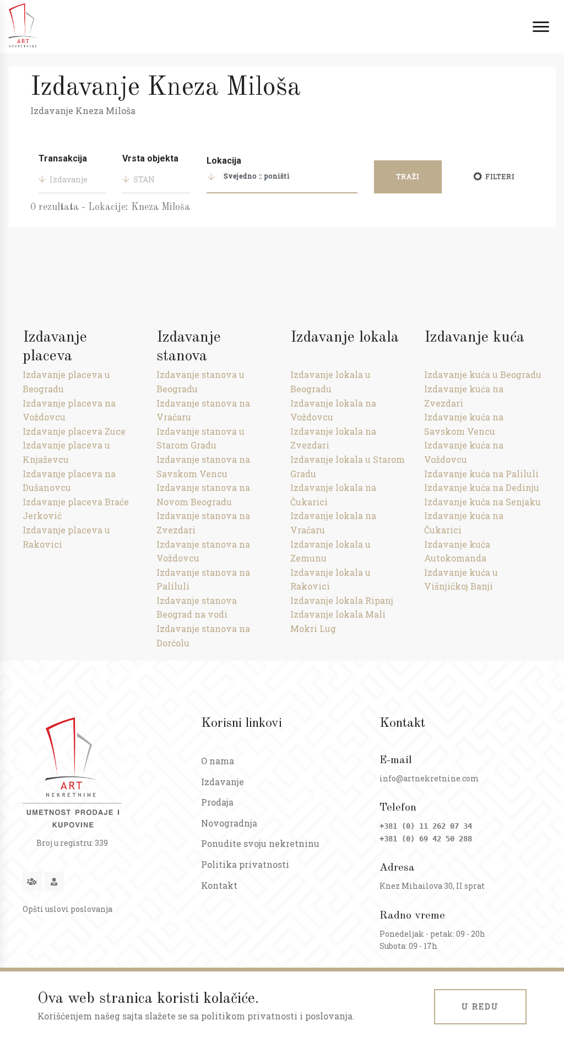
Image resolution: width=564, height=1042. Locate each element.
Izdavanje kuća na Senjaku (482, 501)
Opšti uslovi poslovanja (67, 909)
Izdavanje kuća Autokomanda (457, 551)
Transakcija (63, 158)
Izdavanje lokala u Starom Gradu (347, 466)
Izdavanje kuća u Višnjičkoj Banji (461, 579)
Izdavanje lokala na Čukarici (333, 494)
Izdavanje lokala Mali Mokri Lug (338, 621)
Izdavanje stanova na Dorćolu (203, 636)
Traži (407, 176)
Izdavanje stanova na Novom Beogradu (203, 494)
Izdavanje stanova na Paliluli (203, 579)
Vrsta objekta (150, 158)
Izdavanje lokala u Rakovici (330, 579)
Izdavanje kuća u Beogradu (482, 374)
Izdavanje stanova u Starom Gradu (200, 438)
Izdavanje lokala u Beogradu (330, 382)
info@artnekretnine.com (429, 778)
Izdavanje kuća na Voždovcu (463, 452)
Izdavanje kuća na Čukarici (463, 523)
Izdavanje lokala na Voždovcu (333, 410)
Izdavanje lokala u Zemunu (330, 551)
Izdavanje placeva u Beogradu (66, 382)
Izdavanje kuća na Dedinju (481, 487)
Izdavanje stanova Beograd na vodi (196, 607)
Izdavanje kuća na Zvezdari (463, 396)
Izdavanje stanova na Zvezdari (203, 523)
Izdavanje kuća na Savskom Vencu (463, 424)
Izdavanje (222, 781)
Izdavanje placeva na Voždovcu (69, 410)
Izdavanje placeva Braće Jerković (76, 509)
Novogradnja (229, 823)
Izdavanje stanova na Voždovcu (203, 551)
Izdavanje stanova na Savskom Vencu (203, 466)
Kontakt (219, 885)
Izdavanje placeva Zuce (74, 431)
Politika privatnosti (245, 864)
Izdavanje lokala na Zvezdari (333, 438)
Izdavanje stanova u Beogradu (200, 382)
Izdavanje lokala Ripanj (341, 600)
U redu (480, 1006)
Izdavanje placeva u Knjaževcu (66, 452)
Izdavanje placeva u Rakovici (66, 537)
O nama (217, 760)
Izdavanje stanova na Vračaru (203, 410)
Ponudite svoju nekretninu (260, 843)
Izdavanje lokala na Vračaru (333, 523)
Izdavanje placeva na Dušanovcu (69, 481)
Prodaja (217, 802)
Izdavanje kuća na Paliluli (481, 473)
